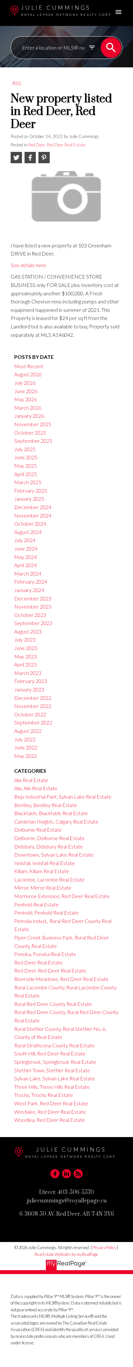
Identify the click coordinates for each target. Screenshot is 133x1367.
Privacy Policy (104, 1247)
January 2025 (29, 499)
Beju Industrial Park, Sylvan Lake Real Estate (62, 796)
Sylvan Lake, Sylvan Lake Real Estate (54, 1078)
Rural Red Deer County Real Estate (53, 1004)
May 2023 (25, 656)
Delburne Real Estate (38, 829)
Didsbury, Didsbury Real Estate (48, 846)
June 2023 (25, 648)
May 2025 (25, 465)
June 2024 (25, 548)
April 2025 (25, 474)
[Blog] (78, 1173)
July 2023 (25, 639)
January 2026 (29, 416)
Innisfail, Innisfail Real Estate (44, 863)
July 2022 (25, 739)
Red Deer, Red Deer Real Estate (57, 144)
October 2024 (30, 523)
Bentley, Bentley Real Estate (45, 805)
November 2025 (32, 424)
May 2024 (25, 557)
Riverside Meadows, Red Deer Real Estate (61, 979)
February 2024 (30, 581)
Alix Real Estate (31, 780)
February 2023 (30, 681)
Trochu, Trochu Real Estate (43, 1095)
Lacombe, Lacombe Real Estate (49, 879)
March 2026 (27, 407)
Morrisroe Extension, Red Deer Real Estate (62, 896)
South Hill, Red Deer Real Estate (50, 1053)
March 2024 (27, 573)
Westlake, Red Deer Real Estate (50, 1112)
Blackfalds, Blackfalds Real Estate (51, 813)
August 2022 (28, 731)
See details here (28, 265)
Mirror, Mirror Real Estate (42, 887)
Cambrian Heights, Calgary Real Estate (56, 821)
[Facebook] (54, 1173)
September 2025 (33, 441)
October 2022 (30, 714)
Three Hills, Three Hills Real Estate (52, 1087)
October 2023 (30, 615)
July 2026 (25, 383)
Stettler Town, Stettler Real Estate (52, 1070)
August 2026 (28, 374)
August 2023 (28, 631)
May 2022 (25, 756)
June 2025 (25, 457)
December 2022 (32, 698)
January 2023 (29, 689)
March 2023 (27, 673)
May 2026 (25, 399)
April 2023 (25, 664)
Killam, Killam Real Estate (41, 871)
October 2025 (30, 432)
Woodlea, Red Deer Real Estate (49, 1120)
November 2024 (32, 515)
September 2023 (33, 623)
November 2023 (32, 606)
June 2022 (25, 747)
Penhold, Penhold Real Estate (46, 912)
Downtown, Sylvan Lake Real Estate (54, 854)
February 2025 (30, 490)
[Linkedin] (66, 1173)
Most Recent (28, 366)
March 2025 (27, 482)
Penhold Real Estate (36, 904)
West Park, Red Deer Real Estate (51, 1103)
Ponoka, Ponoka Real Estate (45, 954)
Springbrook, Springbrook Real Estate (55, 1062)
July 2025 (25, 449)
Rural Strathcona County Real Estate (54, 1045)
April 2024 (25, 565)
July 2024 (25, 540)
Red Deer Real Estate (38, 962)
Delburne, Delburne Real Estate (49, 838)
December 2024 (32, 507)
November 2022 (32, 706)
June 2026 (25, 391)
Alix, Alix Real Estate (35, 788)
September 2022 (33, 722)
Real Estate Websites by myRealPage (66, 1254)
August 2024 (28, 532)
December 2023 (32, 598)
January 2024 (29, 590)
